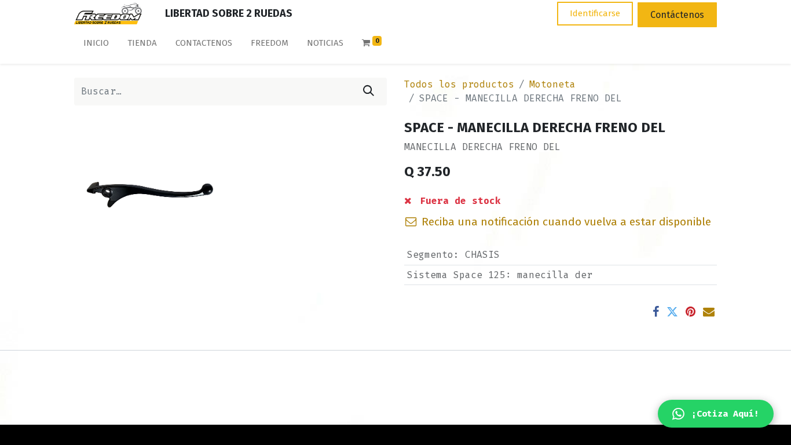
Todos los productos (459, 84)
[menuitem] (96, 45)
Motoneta (552, 84)
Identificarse (595, 13)
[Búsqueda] (368, 91)
